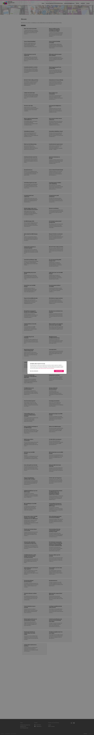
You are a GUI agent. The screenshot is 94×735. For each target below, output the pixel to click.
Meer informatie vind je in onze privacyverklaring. (46, 368)
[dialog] (47, 367)
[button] (34, 371)
